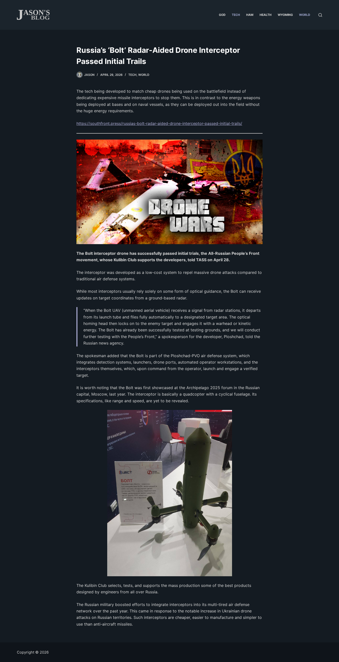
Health (265, 15)
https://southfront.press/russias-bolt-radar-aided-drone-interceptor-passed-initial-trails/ (159, 123)
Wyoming (285, 15)
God (222, 15)
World (304, 15)
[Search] (320, 15)
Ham (249, 15)
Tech (236, 15)
